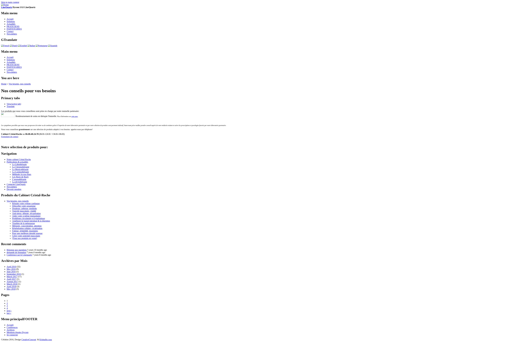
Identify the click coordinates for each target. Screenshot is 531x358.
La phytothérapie (19, 182)
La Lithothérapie (19, 164)
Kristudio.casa (45, 339)
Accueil (10, 19)
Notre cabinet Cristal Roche (19, 159)
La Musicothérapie (20, 169)
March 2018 (12, 284)
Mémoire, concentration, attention (26, 226)
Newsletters (12, 34)
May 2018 (11, 289)
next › (9, 311)
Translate (11, 106)
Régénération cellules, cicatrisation (27, 228)
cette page (74, 116)
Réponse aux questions (17, 250)
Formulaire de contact (9, 137)
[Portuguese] (42, 45)
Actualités (11, 24)
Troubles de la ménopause (23, 223)
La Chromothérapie (20, 167)
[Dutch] (14, 45)
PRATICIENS (13, 26)
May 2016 (11, 269)
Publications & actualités (17, 162)
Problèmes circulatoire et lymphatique (28, 218)
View (14, 104)
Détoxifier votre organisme (24, 206)
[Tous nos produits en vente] (24, 238)
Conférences (12, 327)
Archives (11, 330)
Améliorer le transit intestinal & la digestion (31, 221)
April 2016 (11, 266)
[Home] (5, 5)
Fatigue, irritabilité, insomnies (25, 231)
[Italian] (31, 45)
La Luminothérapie (20, 172)
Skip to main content (10, 2)
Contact (10, 31)
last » (9, 313)
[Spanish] (52, 45)
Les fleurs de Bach (20, 177)
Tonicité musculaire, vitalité (24, 211)
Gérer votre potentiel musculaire (26, 236)
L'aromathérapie (19, 179)
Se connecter (12, 335)
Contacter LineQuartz (16, 184)
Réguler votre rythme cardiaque (26, 203)
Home (3, 84)
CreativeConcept (28, 339)
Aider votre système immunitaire (26, 216)
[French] (5, 45)
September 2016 (14, 274)
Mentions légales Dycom (17, 332)
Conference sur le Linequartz (19, 255)
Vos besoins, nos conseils (20, 84)
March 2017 (12, 276)
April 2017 (11, 279)
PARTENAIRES (14, 29)
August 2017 (12, 281)
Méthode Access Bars (21, 174)
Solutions (11, 21)
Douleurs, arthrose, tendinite (24, 208)
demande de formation (16, 252)
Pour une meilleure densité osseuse (27, 233)
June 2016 (11, 271)
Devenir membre (14, 189)
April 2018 (11, 286)
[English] (22, 45)
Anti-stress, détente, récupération (26, 213)
